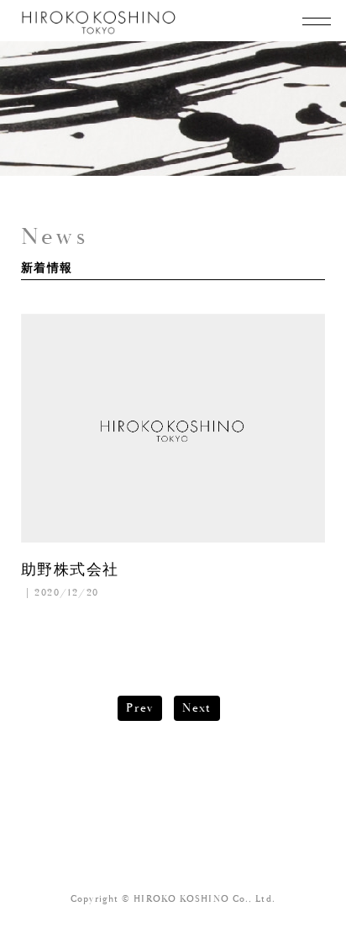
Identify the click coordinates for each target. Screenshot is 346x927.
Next (197, 708)
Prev (140, 708)
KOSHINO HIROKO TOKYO (99, 22)
